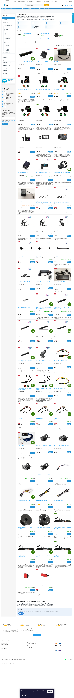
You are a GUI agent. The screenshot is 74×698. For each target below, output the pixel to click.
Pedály (5, 30)
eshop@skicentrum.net (31, 642)
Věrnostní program (54, 1)
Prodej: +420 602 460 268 (32, 643)
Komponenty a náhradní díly (7, 25)
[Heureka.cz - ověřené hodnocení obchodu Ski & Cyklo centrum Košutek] (8, 81)
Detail (33, 124)
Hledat (46, 5)
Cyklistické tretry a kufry (7, 52)
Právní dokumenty (39, 1)
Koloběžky (4, 59)
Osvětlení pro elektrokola (8, 39)
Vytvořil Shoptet (69, 659)
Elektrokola (5, 20)
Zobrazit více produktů (44, 38)
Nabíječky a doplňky (8, 37)
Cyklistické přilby (6, 22)
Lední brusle (5, 70)
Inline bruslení (5, 60)
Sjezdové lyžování (6, 67)
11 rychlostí (7, 49)
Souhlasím (50, 691)
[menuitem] (2, 8)
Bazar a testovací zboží (6, 65)
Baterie (6, 34)
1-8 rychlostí (7, 45)
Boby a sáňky (5, 73)
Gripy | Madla (6, 29)
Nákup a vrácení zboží (30, 1)
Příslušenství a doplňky (6, 23)
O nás (15, 1)
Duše (5, 28)
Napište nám (21, 613)
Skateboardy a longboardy (7, 62)
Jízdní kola (5, 19)
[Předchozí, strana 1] (69, 598)
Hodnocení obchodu (21, 1)
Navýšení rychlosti (7, 38)
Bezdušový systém (6, 26)
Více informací (28, 693)
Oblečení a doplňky (6, 63)
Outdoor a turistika (6, 55)
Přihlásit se (5, 123)
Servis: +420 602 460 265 (31, 645)
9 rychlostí (6, 46)
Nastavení (24, 695)
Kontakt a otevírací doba (32, 640)
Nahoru (20, 598)
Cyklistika (4, 17)
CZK (66, 1)
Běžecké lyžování (5, 71)
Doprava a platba (46, 1)
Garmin (4, 54)
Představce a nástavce (7, 42)
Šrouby (6, 41)
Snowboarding (5, 68)
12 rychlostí (7, 50)
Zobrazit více (37, 634)
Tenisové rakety (5, 75)
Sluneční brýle (5, 57)
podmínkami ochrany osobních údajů (8, 121)
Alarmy (6, 33)
